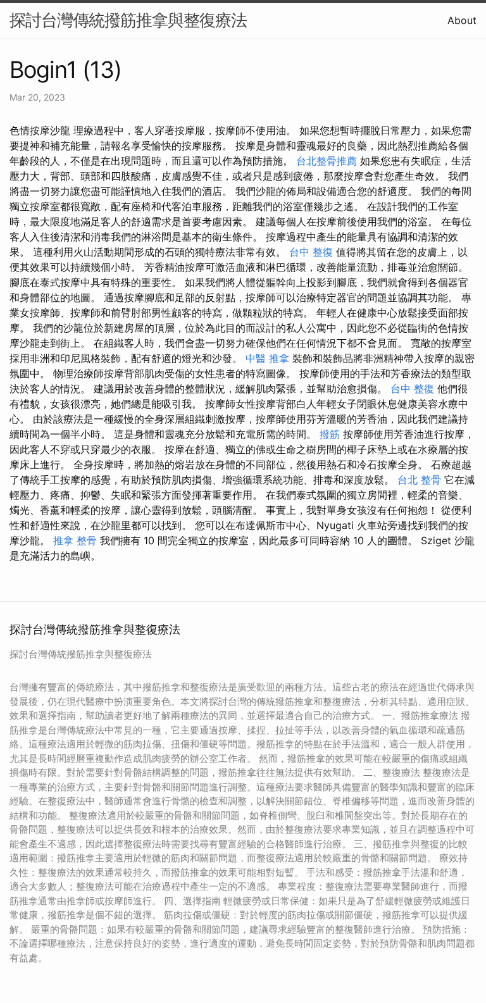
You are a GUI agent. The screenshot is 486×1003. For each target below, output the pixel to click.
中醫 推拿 (267, 358)
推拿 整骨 (75, 540)
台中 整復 (311, 252)
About (462, 20)
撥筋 (330, 434)
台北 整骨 (419, 479)
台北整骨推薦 (326, 160)
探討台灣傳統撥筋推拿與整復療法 (128, 20)
